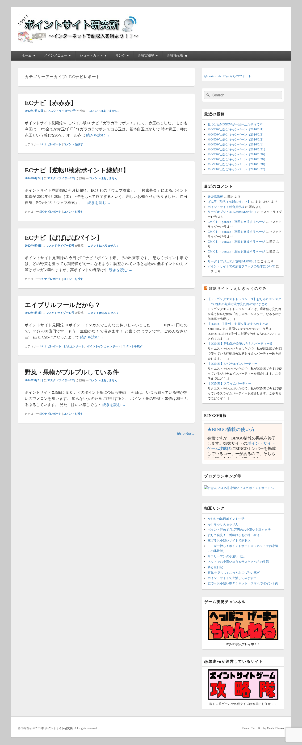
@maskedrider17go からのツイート (227, 76)
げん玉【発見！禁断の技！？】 (229, 201)
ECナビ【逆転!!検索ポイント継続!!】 (77, 170)
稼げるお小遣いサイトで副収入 (229, 540)
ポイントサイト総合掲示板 (226, 207)
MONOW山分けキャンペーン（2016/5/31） (237, 149)
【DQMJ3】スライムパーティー (229, 383)
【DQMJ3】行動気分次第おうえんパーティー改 (240, 343)
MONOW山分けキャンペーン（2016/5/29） (237, 159)
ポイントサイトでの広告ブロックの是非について (241, 266)
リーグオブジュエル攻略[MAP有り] (232, 212)
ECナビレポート (50, 144)
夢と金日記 (215, 567)
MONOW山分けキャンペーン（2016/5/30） (237, 154)
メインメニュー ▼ (57, 55)
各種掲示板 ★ (177, 55)
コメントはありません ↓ (104, 110)
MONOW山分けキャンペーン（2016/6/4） (236, 129)
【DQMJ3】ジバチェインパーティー (232, 363)
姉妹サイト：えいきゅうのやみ (238, 288)
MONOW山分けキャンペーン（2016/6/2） (236, 139)
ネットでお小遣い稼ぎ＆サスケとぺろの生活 (238, 561)
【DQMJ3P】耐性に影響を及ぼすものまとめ (238, 324)
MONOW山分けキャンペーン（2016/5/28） (237, 164)
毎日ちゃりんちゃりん (223, 524)
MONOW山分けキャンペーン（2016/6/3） (236, 134)
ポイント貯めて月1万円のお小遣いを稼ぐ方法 (239, 529)
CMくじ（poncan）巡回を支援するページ (236, 222)
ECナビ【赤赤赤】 (51, 102)
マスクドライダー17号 (61, 110)
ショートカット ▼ (93, 55)
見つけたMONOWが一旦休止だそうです (235, 124)
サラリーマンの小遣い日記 (226, 556)
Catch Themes (275, 728)
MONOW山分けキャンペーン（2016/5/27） (237, 169)
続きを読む (98, 135)
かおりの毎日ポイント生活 (226, 519)
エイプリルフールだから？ (63, 305)
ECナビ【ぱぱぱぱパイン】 (64, 237)
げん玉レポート (74, 346)
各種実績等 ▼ (148, 55)
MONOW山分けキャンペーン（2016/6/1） (236, 144)
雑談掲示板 (215, 197)
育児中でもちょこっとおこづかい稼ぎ (234, 572)
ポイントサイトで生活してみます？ (232, 578)
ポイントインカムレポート (104, 346)
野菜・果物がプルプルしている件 (72, 372)
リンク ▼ (122, 55)
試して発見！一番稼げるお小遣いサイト (235, 535)
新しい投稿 (186, 433)
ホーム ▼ (29, 55)
